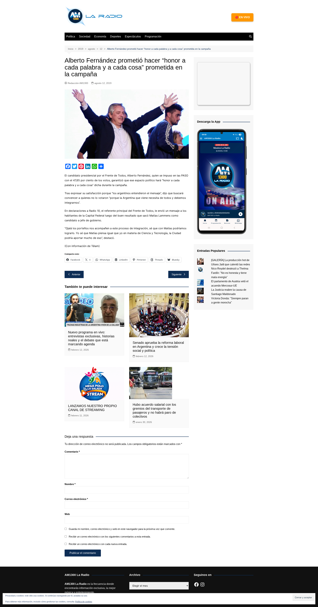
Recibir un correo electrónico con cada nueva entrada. (98, 544)
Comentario (72, 451)
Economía (100, 36)
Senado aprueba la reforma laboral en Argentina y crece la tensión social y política (158, 346)
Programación (153, 36)
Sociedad (84, 36)
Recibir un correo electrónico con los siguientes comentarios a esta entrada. (110, 536)
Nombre (70, 484)
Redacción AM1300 (78, 83)
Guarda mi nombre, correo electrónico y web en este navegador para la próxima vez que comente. (122, 529)
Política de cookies (83, 602)
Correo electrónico (76, 499)
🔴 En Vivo (242, 17)
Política (70, 36)
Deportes (115, 36)
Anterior (76, 274)
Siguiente (177, 274)
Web (67, 514)
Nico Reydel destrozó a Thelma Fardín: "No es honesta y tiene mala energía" (229, 272)
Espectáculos (133, 36)
